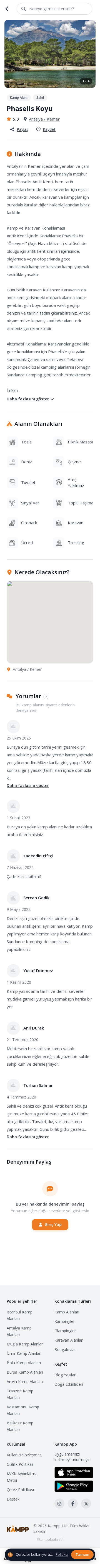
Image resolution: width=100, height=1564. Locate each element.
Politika (62, 1554)
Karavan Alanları (68, 1340)
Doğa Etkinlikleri (68, 1384)
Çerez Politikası (20, 1489)
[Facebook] (73, 1504)
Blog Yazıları (65, 1374)
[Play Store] (73, 1486)
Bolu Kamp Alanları (24, 1362)
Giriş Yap (53, 1224)
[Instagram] (59, 1504)
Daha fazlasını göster (28, 398)
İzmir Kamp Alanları (24, 1353)
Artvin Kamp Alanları (25, 1381)
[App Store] (73, 1472)
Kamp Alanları (66, 1312)
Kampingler (64, 1321)
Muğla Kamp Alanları (25, 1344)
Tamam (82, 1554)
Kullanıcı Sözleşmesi (24, 1454)
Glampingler (65, 1330)
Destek (13, 1499)
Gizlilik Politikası (20, 1464)
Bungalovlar (65, 1349)
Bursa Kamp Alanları (25, 1372)
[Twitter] (86, 1504)
